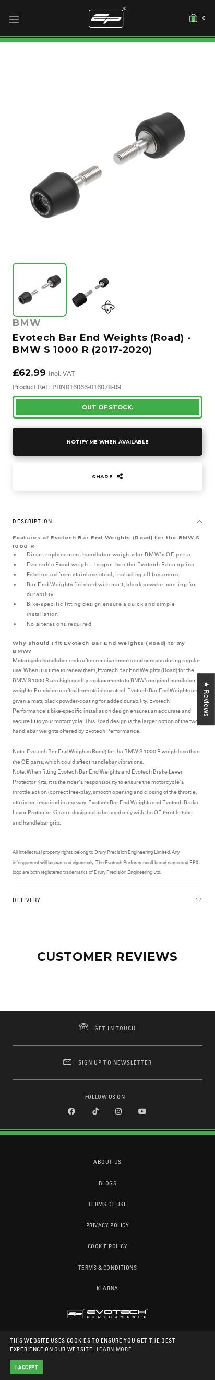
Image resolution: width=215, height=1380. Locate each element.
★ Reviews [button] (206, 699)
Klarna (107, 1288)
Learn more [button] (114, 1349)
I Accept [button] (26, 1367)
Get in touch (115, 1027)
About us (107, 1161)
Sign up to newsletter (115, 1062)
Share (103, 476)
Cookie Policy (108, 1246)
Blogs (108, 1183)
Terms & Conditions (107, 1267)
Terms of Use (107, 1203)
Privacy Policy (107, 1225)
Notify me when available (108, 442)
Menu (14, 18)
